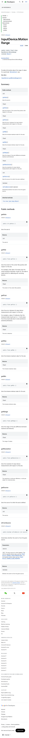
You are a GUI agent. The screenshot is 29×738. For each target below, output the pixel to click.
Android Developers (5, 12)
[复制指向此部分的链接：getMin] (7, 376)
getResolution (7, 164)
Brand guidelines (15, 724)
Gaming (3, 621)
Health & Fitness (5, 626)
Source (3, 608)
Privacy (3, 631)
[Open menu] (2, 2)
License (8, 724)
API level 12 (8, 217)
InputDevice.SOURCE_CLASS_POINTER (12, 557)
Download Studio (5, 684)
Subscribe (20, 730)
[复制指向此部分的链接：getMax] (7, 341)
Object (9, 54)
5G (2, 633)
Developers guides (5, 679)
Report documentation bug (7, 695)
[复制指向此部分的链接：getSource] (9, 488)
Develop (13, 12)
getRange (5, 152)
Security (3, 606)
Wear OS (3, 642)
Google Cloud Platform (6, 716)
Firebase (3, 714)
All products (4, 719)
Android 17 (3, 656)
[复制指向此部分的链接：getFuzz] (8, 295)
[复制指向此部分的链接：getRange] (9, 412)
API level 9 (8, 35)
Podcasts (3, 615)
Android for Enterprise (6, 603)
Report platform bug (6, 692)
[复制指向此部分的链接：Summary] (10, 84)
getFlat (5, 108)
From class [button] (11, 201)
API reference (6, 7)
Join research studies (6, 700)
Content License (16, 582)
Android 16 (3, 658)
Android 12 (3, 668)
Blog (2, 613)
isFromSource (6, 187)
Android (3, 601)
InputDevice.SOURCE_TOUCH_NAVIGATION (13, 554)
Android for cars (5, 647)
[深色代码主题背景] (27, 222)
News (2, 610)
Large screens (4, 640)
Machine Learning (5, 624)
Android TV (3, 649)
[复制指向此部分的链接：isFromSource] (12, 523)
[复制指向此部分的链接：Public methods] (15, 209)
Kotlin (21, 45)
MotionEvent (13, 72)
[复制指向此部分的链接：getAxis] (7, 214)
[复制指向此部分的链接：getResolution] (12, 449)
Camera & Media (5, 629)
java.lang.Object (5, 58)
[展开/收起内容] (7, 16)
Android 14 (3, 663)
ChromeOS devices (5, 645)
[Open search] (20, 2)
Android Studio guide (6, 676)
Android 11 (3, 670)
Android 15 (3, 660)
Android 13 (3, 665)
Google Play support (6, 697)
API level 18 (8, 452)
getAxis (5, 97)
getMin (5, 142)
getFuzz (5, 120)
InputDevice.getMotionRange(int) (12, 78)
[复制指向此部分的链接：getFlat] (7, 250)
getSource (6, 176)
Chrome (3, 712)
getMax (4, 131)
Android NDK (4, 686)
